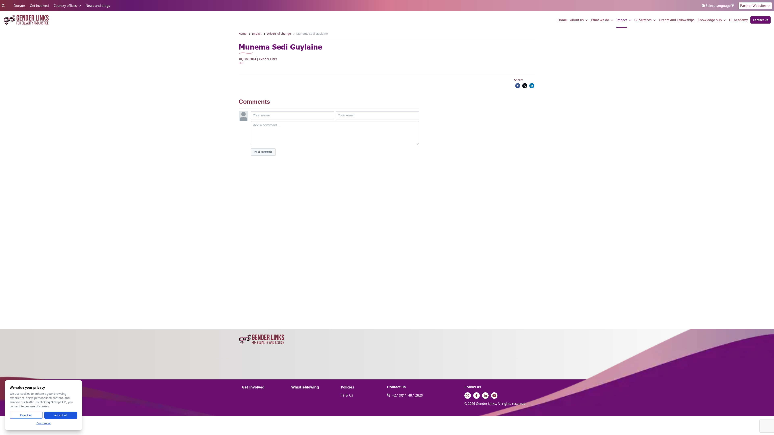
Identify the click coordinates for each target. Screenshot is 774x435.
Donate (19, 5)
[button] (759, 20)
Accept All (61, 415)
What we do (600, 20)
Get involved (39, 5)
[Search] (3, 5)
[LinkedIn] (531, 85)
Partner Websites (753, 5)
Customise (43, 423)
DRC (241, 63)
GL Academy (738, 20)
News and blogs (98, 5)
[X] (524, 85)
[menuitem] (562, 20)
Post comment (263, 151)
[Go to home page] (26, 19)
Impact (621, 20)
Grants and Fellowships (677, 20)
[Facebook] (517, 85)
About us (577, 20)
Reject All (26, 415)
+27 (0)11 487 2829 (407, 395)
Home (562, 20)
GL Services (643, 20)
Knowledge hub (710, 20)
